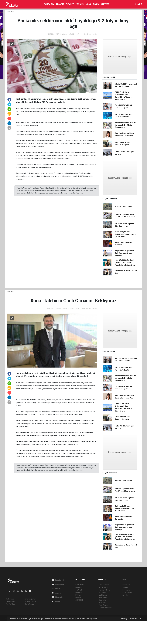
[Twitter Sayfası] (10, 591)
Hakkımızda (10, 599)
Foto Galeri (59, 580)
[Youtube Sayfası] (18, 591)
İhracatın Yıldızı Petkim (123, 206)
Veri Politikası (10, 604)
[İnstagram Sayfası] (14, 591)
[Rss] (26, 591)
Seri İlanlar (102, 603)
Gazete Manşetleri (105, 608)
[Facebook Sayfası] (6, 591)
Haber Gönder (29, 604)
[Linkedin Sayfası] (22, 591)
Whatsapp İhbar (30, 601)
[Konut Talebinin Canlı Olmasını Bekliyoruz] (52, 340)
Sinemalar (102, 600)
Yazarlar (58, 589)
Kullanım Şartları (30, 599)
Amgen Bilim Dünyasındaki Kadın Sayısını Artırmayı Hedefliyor (124, 253)
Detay (125, 619)
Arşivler (58, 593)
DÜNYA (88, 4)
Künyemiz (59, 597)
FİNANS (96, 4)
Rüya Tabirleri (127, 592)
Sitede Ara (126, 585)
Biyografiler (127, 590)
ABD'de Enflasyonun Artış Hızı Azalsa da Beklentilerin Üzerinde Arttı (125, 125)
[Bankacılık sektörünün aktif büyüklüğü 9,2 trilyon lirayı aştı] (52, 66)
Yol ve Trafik (103, 587)
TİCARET (70, 4)
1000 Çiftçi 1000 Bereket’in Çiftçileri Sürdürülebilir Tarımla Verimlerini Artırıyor (125, 262)
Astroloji (125, 595)
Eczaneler (102, 592)
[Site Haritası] (31, 591)
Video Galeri (59, 584)
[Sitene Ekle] (35, 591)
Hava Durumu (104, 585)
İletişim (57, 601)
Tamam (134, 619)
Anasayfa (9, 12)
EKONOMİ (60, 4)
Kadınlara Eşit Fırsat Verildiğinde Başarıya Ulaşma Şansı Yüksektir (125, 234)
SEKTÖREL (105, 4)
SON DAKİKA (49, 4)
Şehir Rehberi (103, 605)
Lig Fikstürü (103, 595)
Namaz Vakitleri (104, 590)
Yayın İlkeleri (10, 601)
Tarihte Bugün (104, 597)
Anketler (126, 587)
